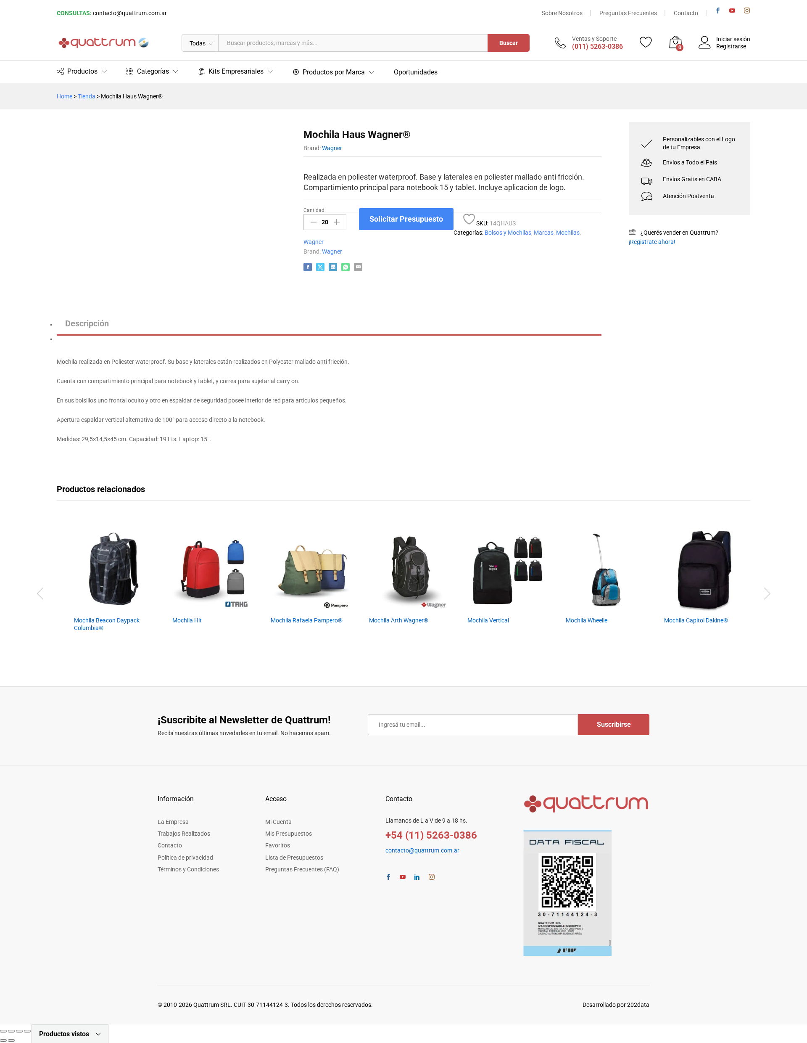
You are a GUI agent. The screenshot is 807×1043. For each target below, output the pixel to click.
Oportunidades (416, 72)
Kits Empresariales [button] (236, 71)
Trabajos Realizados (184, 833)
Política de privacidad (185, 857)
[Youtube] (732, 11)
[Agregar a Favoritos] (469, 219)
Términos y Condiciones (188, 869)
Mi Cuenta (278, 821)
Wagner (332, 148)
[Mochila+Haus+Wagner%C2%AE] (320, 267)
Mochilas (568, 232)
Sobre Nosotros (562, 13)
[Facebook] (718, 11)
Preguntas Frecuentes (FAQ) (302, 869)
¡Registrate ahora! (652, 241)
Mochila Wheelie (586, 620)
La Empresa (173, 821)
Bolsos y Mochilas (508, 232)
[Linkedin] (417, 877)
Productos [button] (82, 71)
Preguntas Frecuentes (628, 13)
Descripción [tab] (87, 323)
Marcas (544, 232)
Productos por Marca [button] (334, 72)
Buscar (508, 43)
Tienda (86, 96)
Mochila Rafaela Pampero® (307, 620)
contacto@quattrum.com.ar (130, 13)
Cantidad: (314, 210)
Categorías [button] (153, 71)
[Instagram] (746, 10)
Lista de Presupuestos (294, 857)
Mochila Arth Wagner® (398, 620)
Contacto (686, 13)
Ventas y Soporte (594, 38)
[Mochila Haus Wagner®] (307, 267)
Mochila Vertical (488, 620)
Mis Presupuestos (288, 833)
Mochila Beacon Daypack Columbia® (107, 624)
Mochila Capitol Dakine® (696, 620)
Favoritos (277, 845)
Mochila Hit (187, 620)
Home (64, 96)
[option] (114, 593)
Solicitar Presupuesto (406, 218)
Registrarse (731, 46)
